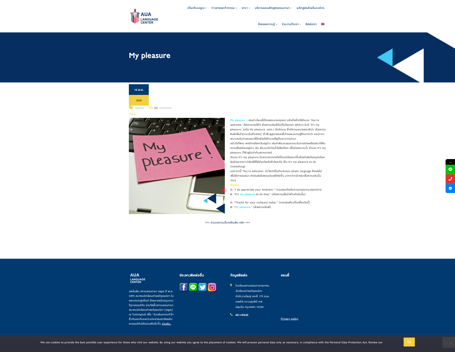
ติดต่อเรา (311, 24)
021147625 (241, 315)
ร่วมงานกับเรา (290, 24)
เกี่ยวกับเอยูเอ (195, 8)
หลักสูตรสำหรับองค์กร (310, 8)
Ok (409, 342)
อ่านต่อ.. (166, 324)
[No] (450, 343)
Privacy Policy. (393, 342)
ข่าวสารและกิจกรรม (223, 8)
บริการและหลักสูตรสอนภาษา (272, 8)
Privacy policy (289, 319)
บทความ (139, 108)
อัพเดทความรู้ (266, 24)
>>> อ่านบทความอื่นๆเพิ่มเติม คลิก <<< (227, 222)
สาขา (245, 8)
